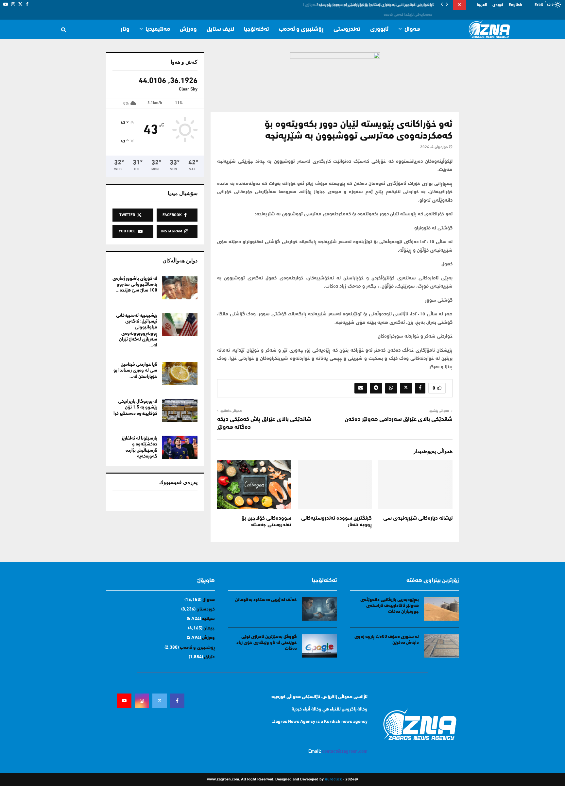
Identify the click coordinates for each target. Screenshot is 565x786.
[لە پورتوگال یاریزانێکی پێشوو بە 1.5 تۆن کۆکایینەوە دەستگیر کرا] (179, 410)
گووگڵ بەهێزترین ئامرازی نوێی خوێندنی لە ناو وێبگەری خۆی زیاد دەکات (266, 642)
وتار (125, 29)
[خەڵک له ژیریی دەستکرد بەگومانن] (319, 609)
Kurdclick (333, 779)
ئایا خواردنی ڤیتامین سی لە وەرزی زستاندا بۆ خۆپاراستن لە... (135, 370)
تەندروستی (347, 29)
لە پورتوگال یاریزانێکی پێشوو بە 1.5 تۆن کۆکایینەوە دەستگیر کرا (135, 407)
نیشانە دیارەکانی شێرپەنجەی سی (418, 518)
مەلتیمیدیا (158, 29)
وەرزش (188, 29)
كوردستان (206, 609)
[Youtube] (124, 701)
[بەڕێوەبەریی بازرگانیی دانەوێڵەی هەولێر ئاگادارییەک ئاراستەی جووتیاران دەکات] (441, 609)
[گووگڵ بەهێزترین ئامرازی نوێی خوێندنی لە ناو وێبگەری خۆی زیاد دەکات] (319, 646)
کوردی (497, 5)
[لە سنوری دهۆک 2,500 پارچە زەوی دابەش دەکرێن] (441, 646)
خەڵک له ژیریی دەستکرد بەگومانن (266, 599)
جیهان (209, 628)
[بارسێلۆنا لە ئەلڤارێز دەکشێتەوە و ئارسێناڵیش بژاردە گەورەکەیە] (179, 447)
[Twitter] (159, 701)
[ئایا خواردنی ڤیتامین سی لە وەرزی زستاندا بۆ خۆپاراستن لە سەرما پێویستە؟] (179, 373)
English (515, 5)
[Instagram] (142, 701)
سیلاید (208, 618)
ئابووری (379, 29)
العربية (482, 5)
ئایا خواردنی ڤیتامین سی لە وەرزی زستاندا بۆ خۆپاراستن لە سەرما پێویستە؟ (377, 5)
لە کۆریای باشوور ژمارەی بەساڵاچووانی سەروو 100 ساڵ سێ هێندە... (134, 284)
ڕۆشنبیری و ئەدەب (301, 29)
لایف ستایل (220, 29)
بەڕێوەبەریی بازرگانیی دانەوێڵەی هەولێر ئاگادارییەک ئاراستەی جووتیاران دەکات (389, 605)
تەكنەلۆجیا (256, 29)
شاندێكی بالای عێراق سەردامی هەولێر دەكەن (399, 420)
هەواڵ (412, 29)
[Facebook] (177, 701)
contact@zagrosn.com (345, 751)
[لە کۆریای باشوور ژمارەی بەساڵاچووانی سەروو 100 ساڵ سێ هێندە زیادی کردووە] (179, 287)
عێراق (209, 657)
